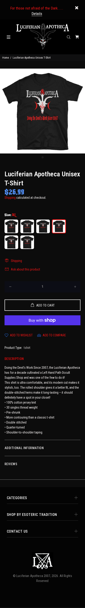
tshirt (27, 347)
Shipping (10, 197)
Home (5, 57)
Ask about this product (25, 269)
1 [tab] (42, 157)
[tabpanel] (42, 111)
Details (37, 13)
